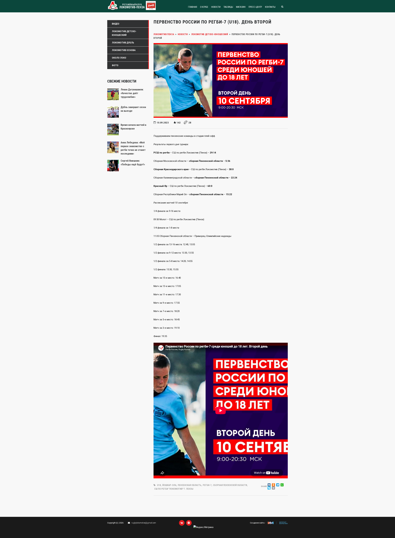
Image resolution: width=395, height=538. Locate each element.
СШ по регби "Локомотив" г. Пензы (173, 488)
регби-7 (207, 485)
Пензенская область (189, 485)
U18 (159, 485)
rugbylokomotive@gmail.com (143, 523)
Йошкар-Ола (169, 485)
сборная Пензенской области (230, 485)
